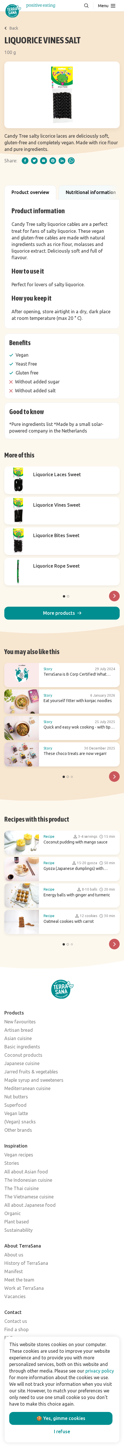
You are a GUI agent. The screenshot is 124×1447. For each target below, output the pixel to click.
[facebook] (25, 160)
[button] (62, 613)
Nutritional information (91, 192)
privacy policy (99, 1370)
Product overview (30, 192)
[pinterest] (52, 160)
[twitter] (34, 160)
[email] (43, 160)
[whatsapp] (71, 160)
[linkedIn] (62, 160)
